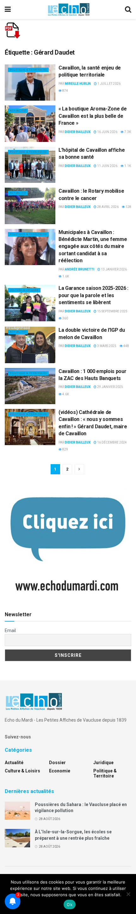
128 (128, 207)
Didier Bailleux (77, 132)
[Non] (128, 894)
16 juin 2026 (106, 132)
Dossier (57, 762)
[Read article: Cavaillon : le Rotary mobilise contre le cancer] (30, 206)
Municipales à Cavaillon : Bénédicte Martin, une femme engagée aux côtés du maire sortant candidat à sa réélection (93, 246)
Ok (69, 904)
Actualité (18, 110)
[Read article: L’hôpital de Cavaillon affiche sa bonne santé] (30, 165)
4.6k (65, 394)
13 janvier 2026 (113, 269)
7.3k (127, 132)
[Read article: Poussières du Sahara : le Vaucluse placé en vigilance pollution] (17, 811)
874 (65, 90)
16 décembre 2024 (111, 442)
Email (10, 630)
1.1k (127, 166)
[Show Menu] (8, 9)
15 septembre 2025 (111, 311)
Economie (59, 770)
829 (65, 449)
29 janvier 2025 (109, 387)
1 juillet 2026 (109, 83)
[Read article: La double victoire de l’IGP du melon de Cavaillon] (30, 345)
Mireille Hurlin (78, 83)
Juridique (103, 762)
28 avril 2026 (107, 207)
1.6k (65, 276)
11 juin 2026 (106, 166)
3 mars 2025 (106, 346)
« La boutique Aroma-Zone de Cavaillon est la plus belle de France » (93, 116)
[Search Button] (128, 9)
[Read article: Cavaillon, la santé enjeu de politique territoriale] (30, 82)
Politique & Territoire (28, 69)
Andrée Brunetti (79, 269)
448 (126, 346)
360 (65, 318)
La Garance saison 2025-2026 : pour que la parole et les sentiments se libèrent (93, 295)
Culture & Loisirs (24, 290)
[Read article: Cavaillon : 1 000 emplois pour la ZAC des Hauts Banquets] (30, 386)
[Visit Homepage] (68, 9)
